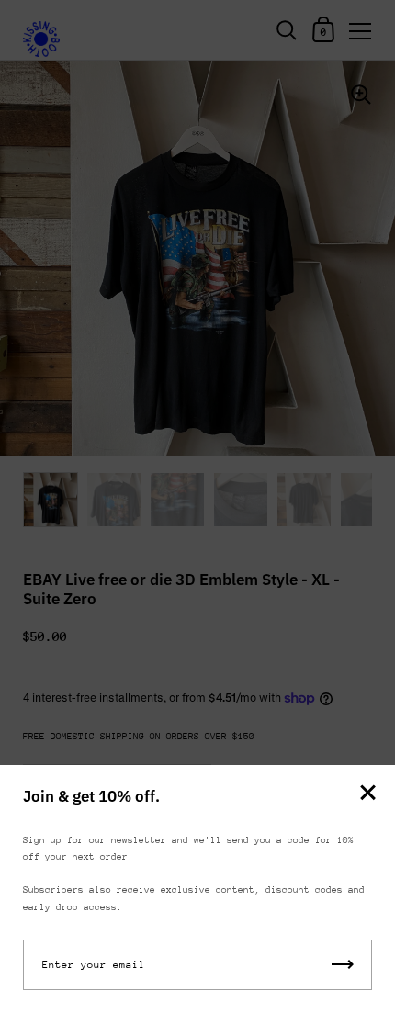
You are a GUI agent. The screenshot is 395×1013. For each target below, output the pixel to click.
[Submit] (343, 965)
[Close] (367, 794)
